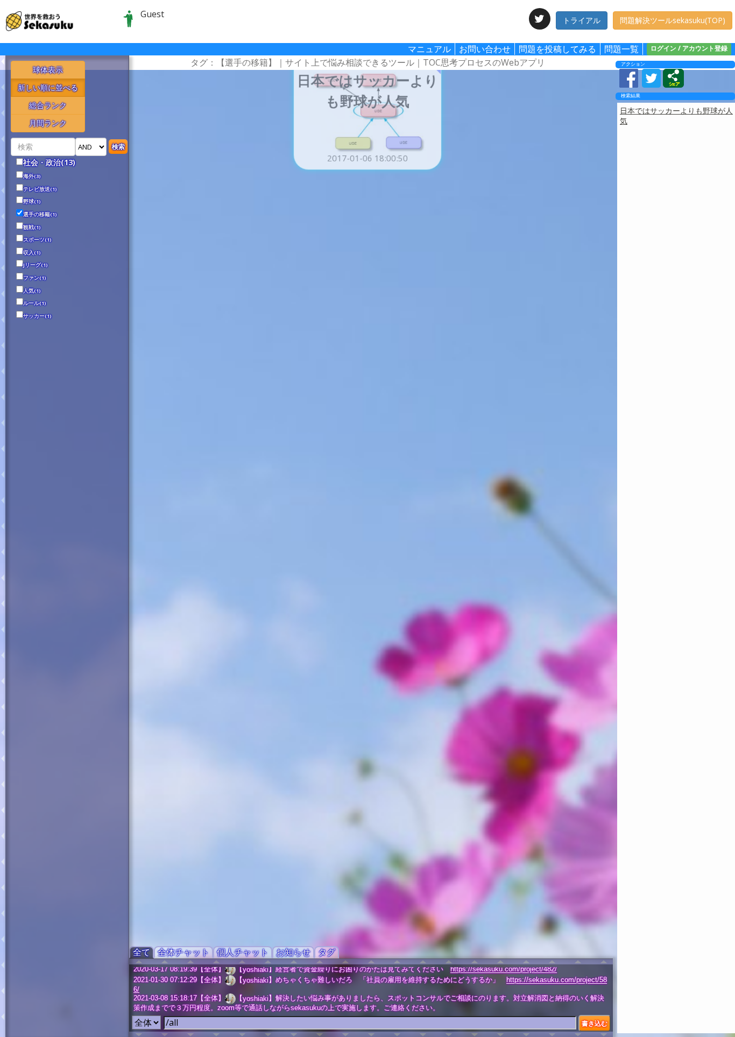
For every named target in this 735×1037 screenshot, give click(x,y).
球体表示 (48, 70)
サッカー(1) (37, 316)
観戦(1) (32, 227)
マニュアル (429, 49)
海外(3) (32, 176)
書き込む (594, 1023)
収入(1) (32, 252)
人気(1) (32, 291)
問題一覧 (621, 49)
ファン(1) (34, 278)
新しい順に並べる (48, 87)
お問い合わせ (485, 49)
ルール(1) (34, 303)
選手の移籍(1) (40, 214)
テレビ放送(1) (40, 189)
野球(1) (32, 201)
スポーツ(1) (37, 240)
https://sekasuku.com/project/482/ (503, 969)
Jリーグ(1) (35, 265)
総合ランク (48, 105)
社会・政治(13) (49, 162)
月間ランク (48, 123)
